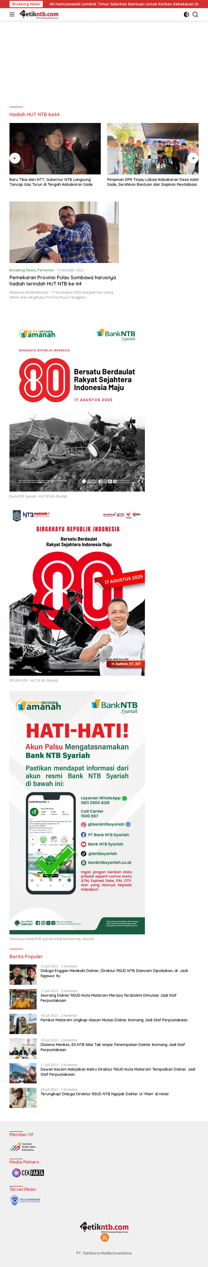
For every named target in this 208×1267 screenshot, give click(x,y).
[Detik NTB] (38, 14)
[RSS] (104, 1238)
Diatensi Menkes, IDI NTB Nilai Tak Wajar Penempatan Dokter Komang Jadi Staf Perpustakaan (113, 1047)
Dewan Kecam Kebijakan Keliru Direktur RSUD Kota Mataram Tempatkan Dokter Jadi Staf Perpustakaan (118, 1072)
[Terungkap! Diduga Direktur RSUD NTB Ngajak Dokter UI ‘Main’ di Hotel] (23, 1098)
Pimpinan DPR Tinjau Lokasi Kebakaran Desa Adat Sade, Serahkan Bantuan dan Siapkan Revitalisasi (153, 182)
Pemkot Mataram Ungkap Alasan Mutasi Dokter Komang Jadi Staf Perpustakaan (114, 1020)
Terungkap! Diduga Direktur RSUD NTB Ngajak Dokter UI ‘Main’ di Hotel (104, 1093)
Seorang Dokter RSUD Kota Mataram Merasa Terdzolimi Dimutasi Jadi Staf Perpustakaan (109, 998)
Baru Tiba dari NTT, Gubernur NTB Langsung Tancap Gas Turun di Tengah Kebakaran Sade (51, 182)
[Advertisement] (104, 61)
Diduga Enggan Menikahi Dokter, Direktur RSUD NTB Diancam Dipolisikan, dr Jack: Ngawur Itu (115, 973)
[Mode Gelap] (186, 14)
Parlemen (45, 270)
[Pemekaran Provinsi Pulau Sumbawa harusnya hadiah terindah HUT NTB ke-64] (64, 232)
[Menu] (13, 14)
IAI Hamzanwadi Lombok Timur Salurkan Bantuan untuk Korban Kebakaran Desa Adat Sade (96, 4)
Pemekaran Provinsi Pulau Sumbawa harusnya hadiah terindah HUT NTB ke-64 (62, 280)
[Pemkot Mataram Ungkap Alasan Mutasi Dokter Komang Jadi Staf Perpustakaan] (23, 1024)
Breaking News (22, 270)
